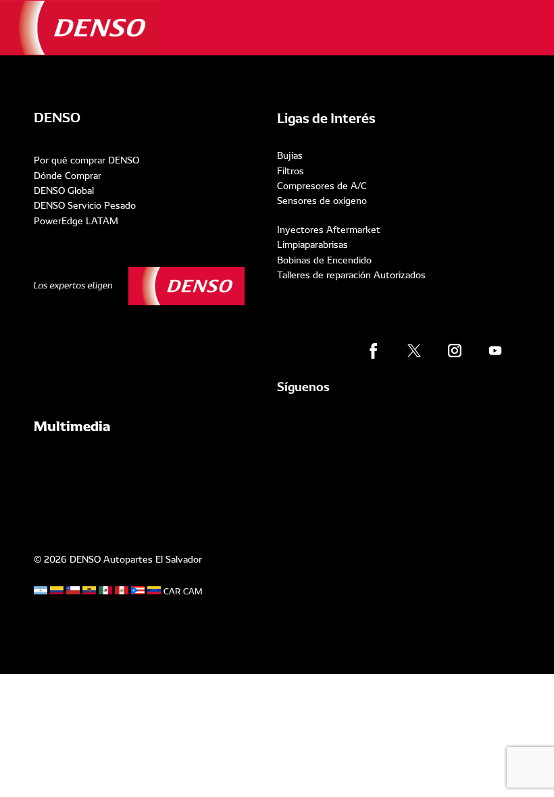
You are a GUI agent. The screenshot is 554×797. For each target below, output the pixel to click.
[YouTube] (495, 350)
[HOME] (81, 28)
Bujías (290, 155)
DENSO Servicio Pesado (85, 205)
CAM (193, 591)
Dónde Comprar (67, 175)
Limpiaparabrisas (312, 244)
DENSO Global (64, 190)
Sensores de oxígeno (322, 200)
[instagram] (454, 350)
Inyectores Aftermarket (328, 229)
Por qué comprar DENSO (86, 160)
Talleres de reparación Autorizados (351, 274)
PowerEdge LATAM (76, 220)
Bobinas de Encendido (324, 260)
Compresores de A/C (322, 185)
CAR (171, 591)
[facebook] (373, 350)
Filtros (290, 170)
